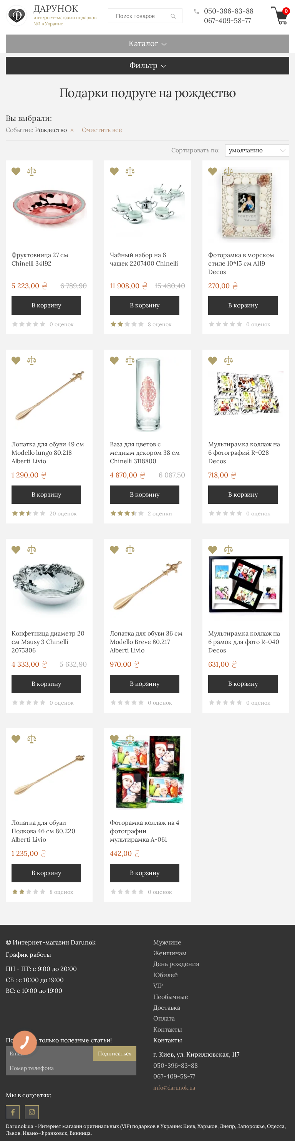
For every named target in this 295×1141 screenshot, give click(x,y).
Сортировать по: (195, 150)
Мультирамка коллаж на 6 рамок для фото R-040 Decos (244, 641)
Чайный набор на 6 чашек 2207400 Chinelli (144, 259)
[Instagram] (32, 1112)
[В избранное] (17, 173)
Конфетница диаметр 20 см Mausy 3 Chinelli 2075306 (48, 641)
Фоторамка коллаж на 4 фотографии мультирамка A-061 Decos (144, 832)
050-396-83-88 (229, 11)
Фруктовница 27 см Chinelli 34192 (40, 259)
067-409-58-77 (227, 20)
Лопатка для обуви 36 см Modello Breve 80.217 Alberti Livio (146, 641)
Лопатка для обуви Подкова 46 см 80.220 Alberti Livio (43, 831)
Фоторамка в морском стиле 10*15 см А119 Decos (241, 263)
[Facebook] (13, 1112)
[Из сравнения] (31, 173)
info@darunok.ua (174, 1087)
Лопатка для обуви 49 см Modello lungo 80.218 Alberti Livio (48, 452)
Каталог (143, 43)
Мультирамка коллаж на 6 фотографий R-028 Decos (244, 452)
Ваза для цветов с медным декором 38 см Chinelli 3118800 (145, 452)
